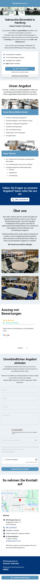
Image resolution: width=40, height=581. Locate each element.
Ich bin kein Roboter (11, 459)
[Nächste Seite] (27, 348)
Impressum (6, 563)
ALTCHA (35, 462)
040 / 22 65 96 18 (21, 69)
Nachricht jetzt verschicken (20, 469)
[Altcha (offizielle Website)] (36, 460)
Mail (7, 63)
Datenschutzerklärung (8, 451)
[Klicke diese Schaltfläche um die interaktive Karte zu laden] (20, 501)
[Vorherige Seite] (13, 348)
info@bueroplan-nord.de (13, 541)
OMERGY (6, 569)
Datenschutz (15, 563)
